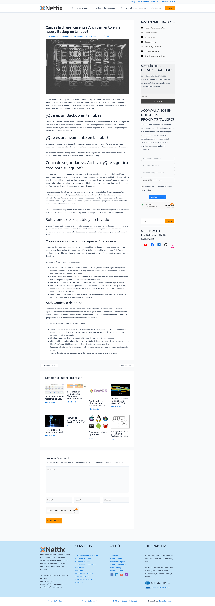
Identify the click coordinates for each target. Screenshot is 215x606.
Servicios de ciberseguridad (104, 8)
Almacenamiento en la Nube (86, 555)
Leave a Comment (53, 36)
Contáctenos (156, 8)
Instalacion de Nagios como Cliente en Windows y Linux (75, 395)
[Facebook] (112, 574)
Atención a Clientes (118, 564)
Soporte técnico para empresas (133, 8)
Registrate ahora (157, 197)
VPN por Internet (82, 576)
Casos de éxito (116, 558)
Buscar (169, 221)
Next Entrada (126, 365)
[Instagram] (126, 574)
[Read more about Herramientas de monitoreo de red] (54, 420)
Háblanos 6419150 (168, 2)
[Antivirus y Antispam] (151, 46)
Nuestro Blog (115, 567)
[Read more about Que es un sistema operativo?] (98, 422)
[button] (89, 7)
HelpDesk (79, 570)
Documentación (143, 2)
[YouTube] (121, 574)
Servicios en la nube (80, 8)
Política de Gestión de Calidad (125, 601)
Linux (91, 438)
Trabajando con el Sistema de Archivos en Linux (119, 433)
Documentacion (72, 426)
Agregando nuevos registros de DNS (54, 397)
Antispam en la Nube (83, 579)
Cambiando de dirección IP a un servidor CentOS (97, 403)
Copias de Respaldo (83, 558)
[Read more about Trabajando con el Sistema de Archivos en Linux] (120, 421)
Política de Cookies (54, 601)
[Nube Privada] (148, 37)
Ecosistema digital (117, 561)
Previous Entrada (49, 365)
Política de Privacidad (90, 601)
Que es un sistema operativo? (98, 433)
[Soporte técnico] (149, 32)
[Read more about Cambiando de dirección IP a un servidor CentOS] (98, 390)
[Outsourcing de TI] (150, 51)
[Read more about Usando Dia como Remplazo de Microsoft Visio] (120, 389)
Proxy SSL (79, 582)
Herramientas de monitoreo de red (54, 430)
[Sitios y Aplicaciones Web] (153, 27)
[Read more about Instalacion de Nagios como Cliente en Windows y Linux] (76, 386)
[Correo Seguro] (148, 42)
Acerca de (155, 2)
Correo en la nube (82, 561)
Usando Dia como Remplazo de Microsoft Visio (119, 400)
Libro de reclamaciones (161, 587)
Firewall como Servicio (84, 573)
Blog (133, 2)
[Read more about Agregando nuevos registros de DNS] (54, 388)
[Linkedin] (116, 574)
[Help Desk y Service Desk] (153, 56)
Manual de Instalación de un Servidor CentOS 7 (76, 420)
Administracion (50, 402)
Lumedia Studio (165, 601)
